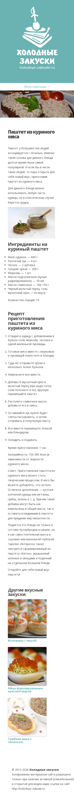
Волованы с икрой (22, 640)
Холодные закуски (44, 769)
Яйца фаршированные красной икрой (25, 690)
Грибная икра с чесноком (20, 740)
